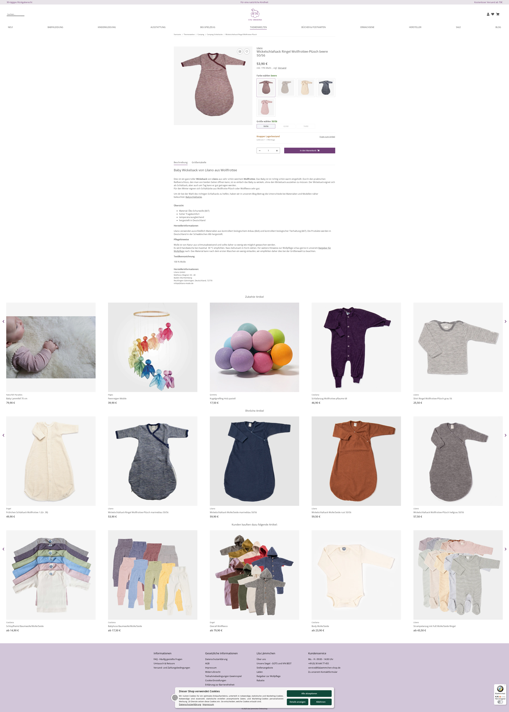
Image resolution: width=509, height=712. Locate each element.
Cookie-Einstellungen (215, 680)
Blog (498, 27)
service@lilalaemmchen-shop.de (324, 667)
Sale (458, 27)
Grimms (213, 394)
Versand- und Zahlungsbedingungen (172, 667)
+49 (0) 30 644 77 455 (318, 663)
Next (505, 321)
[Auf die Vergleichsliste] (240, 51)
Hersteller (415, 27)
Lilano (416, 394)
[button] (488, 14)
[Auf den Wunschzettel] (247, 51)
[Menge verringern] (260, 150)
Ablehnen (321, 701)
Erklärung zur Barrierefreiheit (219, 684)
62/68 (286, 126)
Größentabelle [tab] (199, 162)
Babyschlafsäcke (194, 197)
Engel (8, 508)
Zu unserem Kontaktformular (322, 671)
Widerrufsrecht (212, 671)
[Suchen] (22, 14)
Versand (282, 67)
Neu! (10, 27)
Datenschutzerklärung (216, 659)
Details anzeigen (298, 701)
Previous (3, 321)
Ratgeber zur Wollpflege (268, 676)
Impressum (211, 667)
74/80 (305, 126)
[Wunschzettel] (492, 14)
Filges (110, 394)
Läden (260, 671)
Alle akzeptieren (309, 693)
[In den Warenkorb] (176, 45)
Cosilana (315, 394)
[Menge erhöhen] (277, 150)
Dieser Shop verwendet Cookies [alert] (199, 691)
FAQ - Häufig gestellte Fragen (168, 659)
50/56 (266, 126)
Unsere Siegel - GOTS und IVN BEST (274, 663)
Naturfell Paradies (14, 394)
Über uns (261, 659)
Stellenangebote (265, 667)
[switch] (500, 702)
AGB (207, 663)
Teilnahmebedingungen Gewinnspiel (223, 676)
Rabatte (260, 680)
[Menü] (504, 685)
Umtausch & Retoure (164, 663)
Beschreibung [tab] (181, 162)
